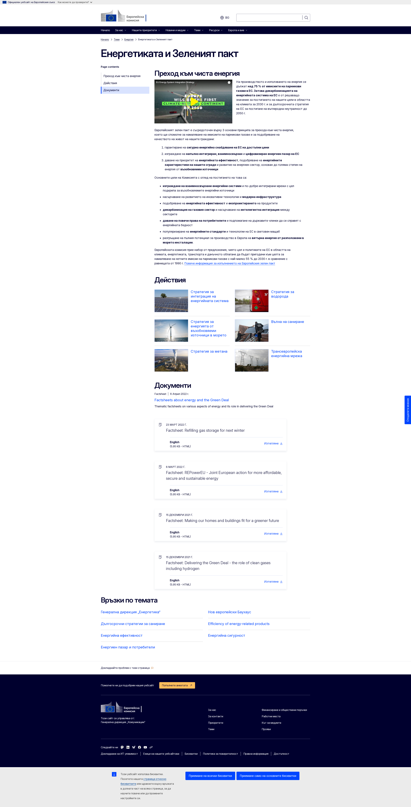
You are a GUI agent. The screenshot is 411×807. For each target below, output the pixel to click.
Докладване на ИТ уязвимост (119, 753)
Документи (111, 90)
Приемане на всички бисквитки (210, 775)
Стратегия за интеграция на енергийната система (209, 296)
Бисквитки (191, 753)
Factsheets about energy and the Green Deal (191, 400)
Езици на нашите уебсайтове (161, 753)
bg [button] (227, 17)
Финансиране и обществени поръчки (284, 710)
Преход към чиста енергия (121, 76)
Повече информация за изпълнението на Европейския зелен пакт (229, 263)
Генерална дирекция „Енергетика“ (130, 612)
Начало (105, 30)
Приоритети (215, 722)
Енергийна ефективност (122, 635)
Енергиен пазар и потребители (128, 647)
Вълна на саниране (287, 322)
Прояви (266, 729)
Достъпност (281, 753)
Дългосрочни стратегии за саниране (133, 624)
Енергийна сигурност (226, 635)
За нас (212, 710)
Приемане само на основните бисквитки (268, 775)
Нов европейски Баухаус (229, 612)
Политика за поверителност (220, 753)
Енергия (128, 39)
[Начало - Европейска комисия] (127, 16)
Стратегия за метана (209, 351)
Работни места (271, 716)
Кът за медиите (271, 722)
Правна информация (255, 753)
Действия (110, 83)
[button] (127, 667)
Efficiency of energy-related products (239, 624)
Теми (117, 39)
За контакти (215, 716)
